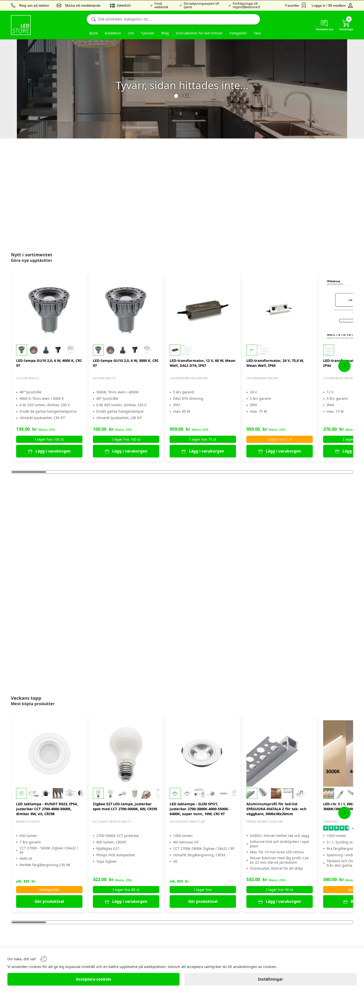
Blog (165, 33)
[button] (49, 350)
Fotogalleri (238, 33)
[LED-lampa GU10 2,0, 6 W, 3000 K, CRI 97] (126, 310)
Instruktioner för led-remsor (199, 33)
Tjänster (148, 33)
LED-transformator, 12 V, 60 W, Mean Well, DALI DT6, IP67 (202, 363)
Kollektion (113, 33)
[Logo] (21, 25)
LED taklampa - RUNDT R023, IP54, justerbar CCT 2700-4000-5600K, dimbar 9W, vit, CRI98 (47, 808)
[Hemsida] (176, 95)
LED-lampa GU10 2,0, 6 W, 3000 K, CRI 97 (125, 363)
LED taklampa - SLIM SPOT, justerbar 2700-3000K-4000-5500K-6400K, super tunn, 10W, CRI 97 (199, 808)
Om (131, 33)
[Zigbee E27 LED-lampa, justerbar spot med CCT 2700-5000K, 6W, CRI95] (126, 753)
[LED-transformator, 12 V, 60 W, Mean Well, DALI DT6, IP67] (203, 310)
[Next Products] (344, 366)
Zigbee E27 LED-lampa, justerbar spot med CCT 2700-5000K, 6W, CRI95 (125, 806)
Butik (93, 33)
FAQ (257, 33)
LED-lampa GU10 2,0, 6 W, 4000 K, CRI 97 (49, 363)
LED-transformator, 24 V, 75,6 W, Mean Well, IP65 (275, 363)
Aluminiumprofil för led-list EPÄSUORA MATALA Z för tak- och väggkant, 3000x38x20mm (276, 808)
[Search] (173, 19)
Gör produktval (49, 901)
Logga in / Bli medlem (329, 5)
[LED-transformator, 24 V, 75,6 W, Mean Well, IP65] (279, 310)
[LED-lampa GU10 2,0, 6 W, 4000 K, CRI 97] (49, 310)
